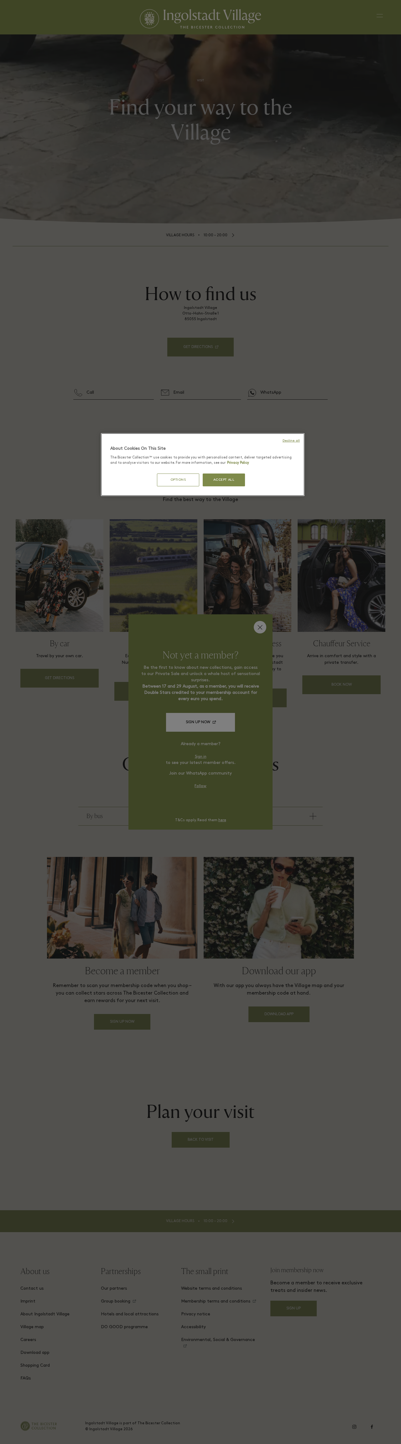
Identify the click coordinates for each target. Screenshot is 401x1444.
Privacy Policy (238, 463)
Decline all (291, 441)
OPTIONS (178, 480)
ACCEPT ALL (224, 480)
